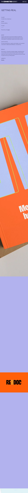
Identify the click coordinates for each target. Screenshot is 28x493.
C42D (8, 29)
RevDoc (2, 60)
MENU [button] (24, 1)
